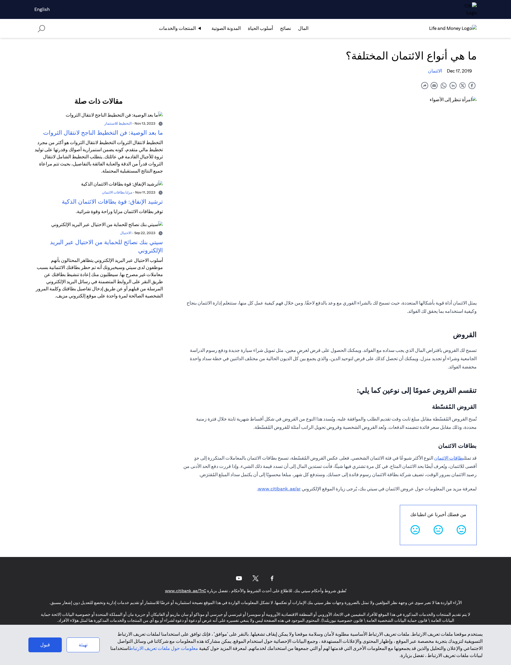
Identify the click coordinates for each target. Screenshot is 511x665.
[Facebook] (272, 578)
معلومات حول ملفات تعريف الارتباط (163, 648)
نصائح (285, 28)
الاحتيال (125, 233)
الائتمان (435, 71)
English (42, 9)
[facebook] (472, 85)
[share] (424, 85)
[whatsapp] (443, 85)
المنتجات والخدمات (177, 28)
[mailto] (434, 85)
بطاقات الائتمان (449, 458)
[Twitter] (255, 578)
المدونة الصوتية (226, 28)
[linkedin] (453, 85)
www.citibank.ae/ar (279, 489)
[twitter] (462, 85)
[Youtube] (238, 578)
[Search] (41, 28)
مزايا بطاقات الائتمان (117, 192)
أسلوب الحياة (260, 28)
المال (303, 28)
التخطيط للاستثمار (118, 123)
